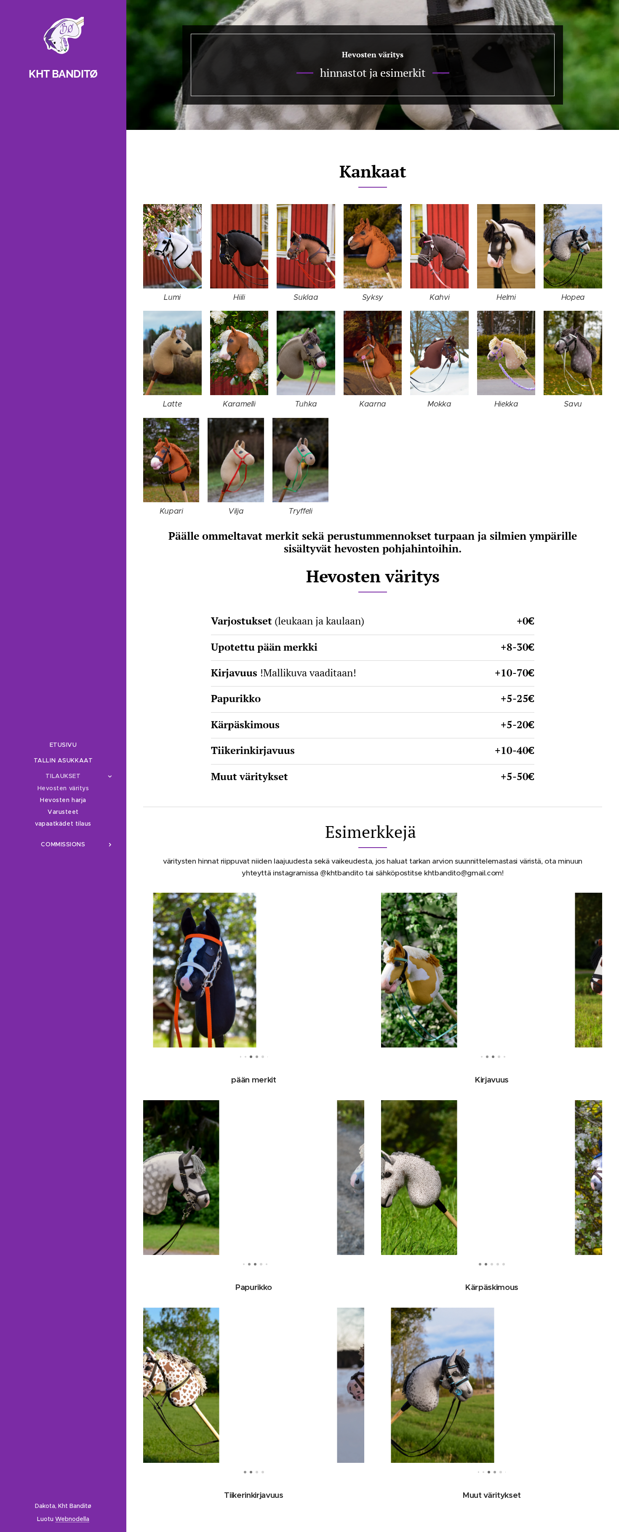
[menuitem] (63, 745)
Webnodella (72, 1519)
